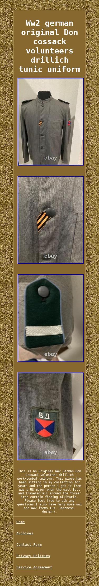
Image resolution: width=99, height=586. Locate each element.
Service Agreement (34, 567)
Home (20, 522)
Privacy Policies (33, 556)
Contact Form (29, 545)
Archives (24, 533)
